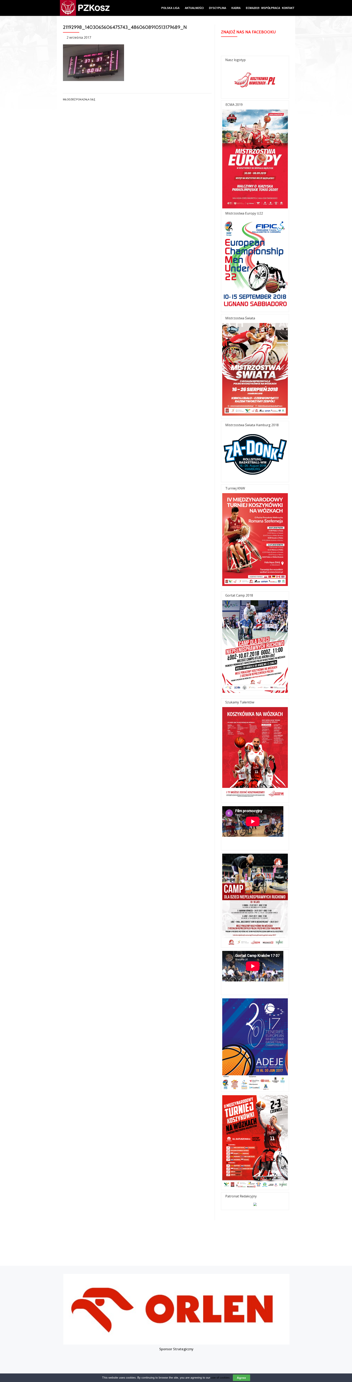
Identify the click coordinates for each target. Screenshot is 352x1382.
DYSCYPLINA (217, 8)
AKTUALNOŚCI (194, 8)
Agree (241, 1377)
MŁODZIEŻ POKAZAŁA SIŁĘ (79, 99)
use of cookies (220, 1377)
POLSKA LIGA (170, 8)
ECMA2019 (252, 8)
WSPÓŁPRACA (270, 8)
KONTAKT (288, 8)
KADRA (236, 8)
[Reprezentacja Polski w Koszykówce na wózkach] (78, 8)
